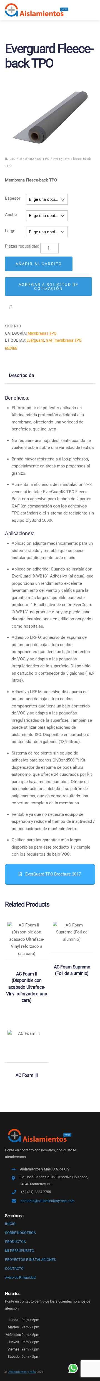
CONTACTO (14, 1268)
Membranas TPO (34, 159)
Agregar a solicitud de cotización (48, 286)
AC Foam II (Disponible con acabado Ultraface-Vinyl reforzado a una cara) (26, 987)
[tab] (21, 376)
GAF (49, 340)
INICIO (10, 1224)
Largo (10, 230)
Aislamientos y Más (22, 1372)
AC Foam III (27, 1075)
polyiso (11, 347)
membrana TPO (67, 340)
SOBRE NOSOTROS (20, 1233)
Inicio (10, 159)
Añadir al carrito (39, 264)
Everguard (35, 340)
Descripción (21, 375)
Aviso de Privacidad (20, 1277)
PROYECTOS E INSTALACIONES (30, 1259)
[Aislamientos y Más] (36, 9)
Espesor (12, 198)
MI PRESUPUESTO (19, 1251)
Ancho (11, 214)
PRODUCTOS (15, 1242)
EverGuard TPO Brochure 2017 (53, 874)
